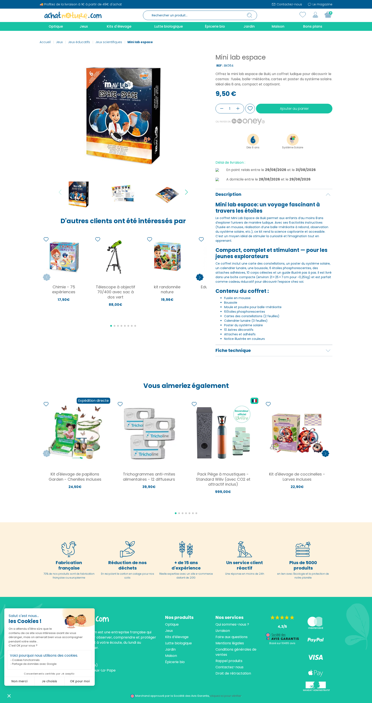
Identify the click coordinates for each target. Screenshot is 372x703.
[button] (9, 695)
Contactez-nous (289, 4)
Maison (171, 655)
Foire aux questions (231, 636)
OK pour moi (80, 681)
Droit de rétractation (233, 673)
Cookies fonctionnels (26, 660)
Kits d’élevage (177, 636)
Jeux (169, 630)
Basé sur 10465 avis (282, 643)
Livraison (222, 630)
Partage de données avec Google (34, 664)
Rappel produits (228, 660)
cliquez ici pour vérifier (225, 696)
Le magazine (322, 4)
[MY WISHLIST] (302, 14)
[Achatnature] (73, 15)
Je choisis (49, 681)
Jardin (170, 649)
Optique (172, 624)
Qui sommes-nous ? (232, 624)
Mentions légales (229, 643)
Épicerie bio (175, 661)
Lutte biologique (178, 643)
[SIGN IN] (315, 14)
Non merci (19, 681)
